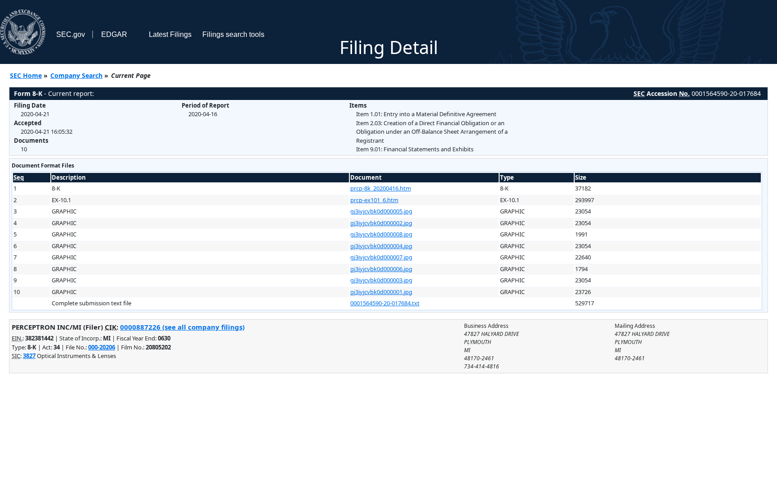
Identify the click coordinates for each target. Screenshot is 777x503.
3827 (29, 356)
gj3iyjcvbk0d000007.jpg (381, 257)
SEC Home (26, 75)
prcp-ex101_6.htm (374, 200)
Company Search (76, 75)
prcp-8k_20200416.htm (380, 188)
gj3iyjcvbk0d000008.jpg (381, 234)
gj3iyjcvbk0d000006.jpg (381, 269)
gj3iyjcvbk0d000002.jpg (381, 223)
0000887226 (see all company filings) (182, 326)
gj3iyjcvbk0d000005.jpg (381, 211)
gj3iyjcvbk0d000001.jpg (381, 292)
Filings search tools (233, 34)
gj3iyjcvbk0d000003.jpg (381, 280)
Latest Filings (170, 34)
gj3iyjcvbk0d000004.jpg (381, 246)
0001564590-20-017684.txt (385, 303)
